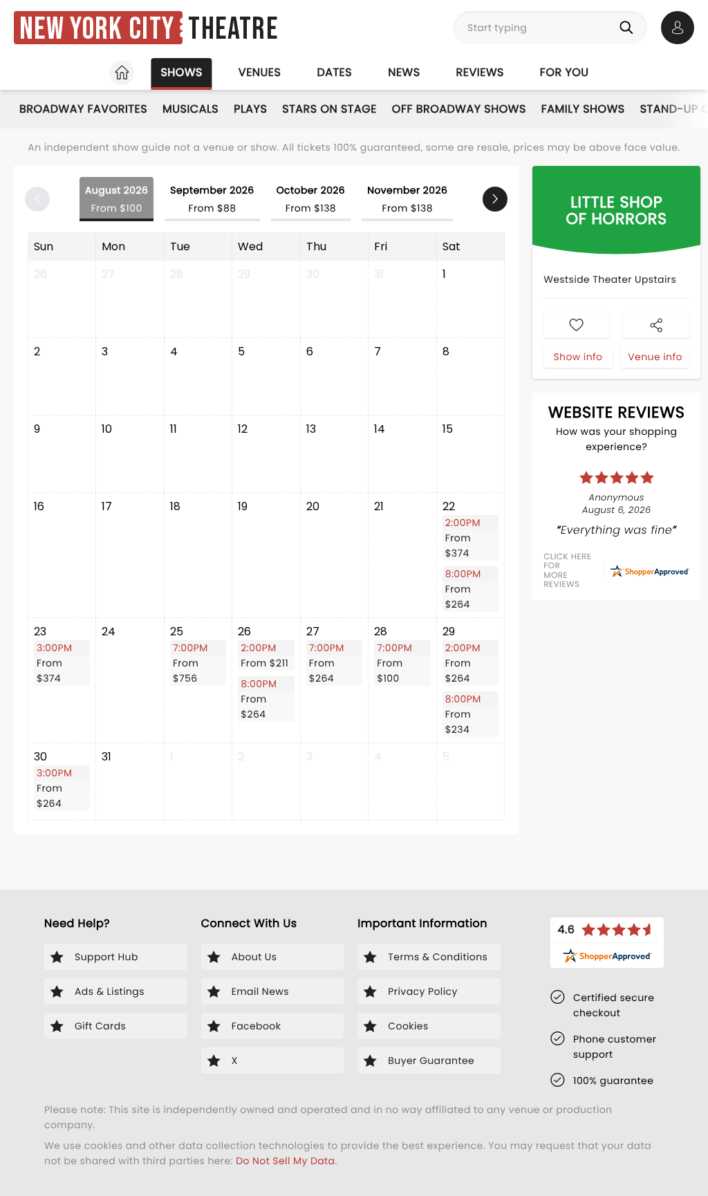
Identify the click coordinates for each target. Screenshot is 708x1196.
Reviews (480, 72)
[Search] (629, 27)
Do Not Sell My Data (285, 1161)
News (404, 72)
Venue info (655, 357)
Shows (181, 72)
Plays (250, 109)
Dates (334, 72)
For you (564, 72)
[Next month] (495, 199)
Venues (260, 72)
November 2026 (407, 199)
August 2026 (116, 199)
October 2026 (311, 199)
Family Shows (583, 109)
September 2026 (212, 199)
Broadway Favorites (83, 109)
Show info (577, 357)
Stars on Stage (329, 109)
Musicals (190, 109)
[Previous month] (37, 199)
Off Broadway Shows (459, 109)
